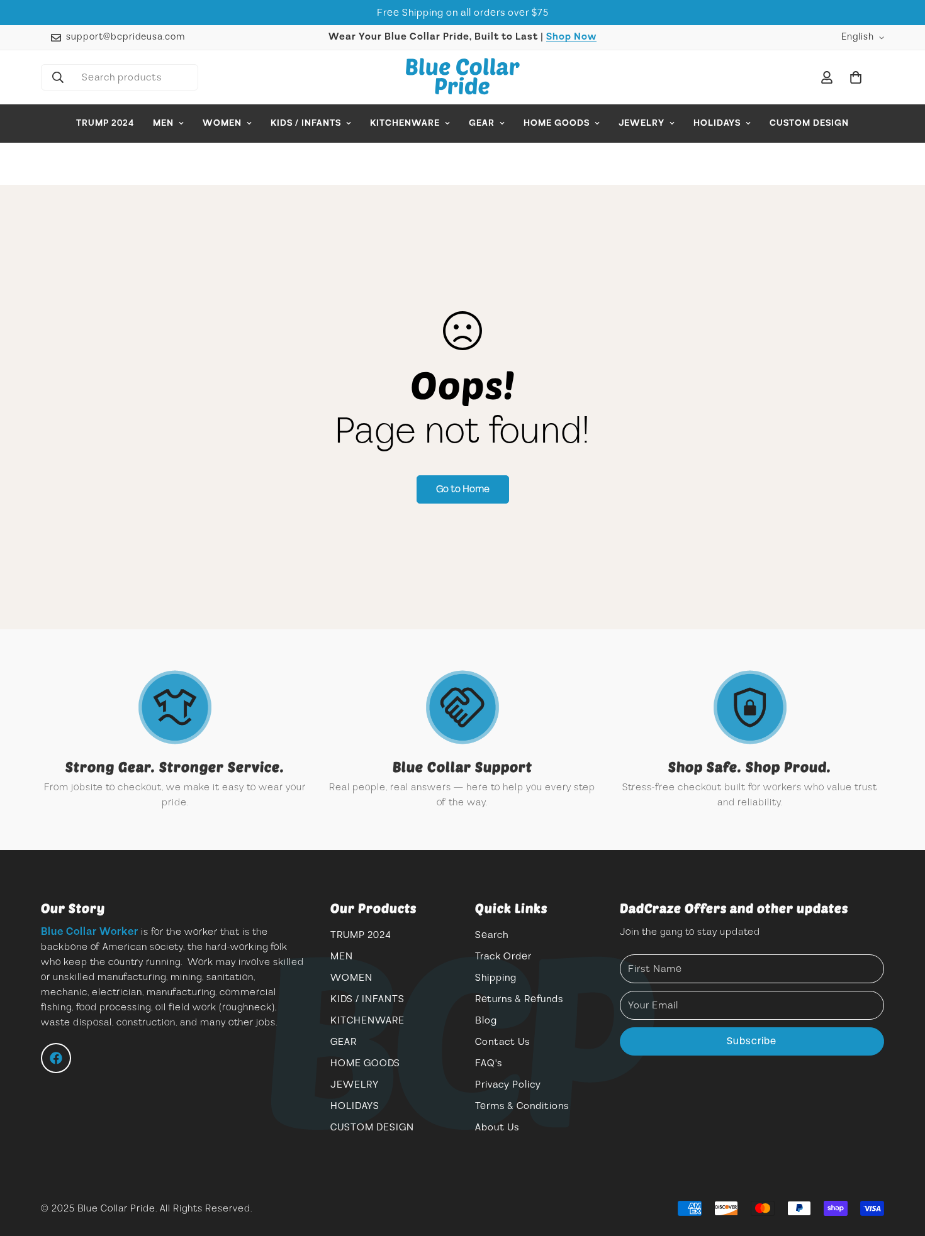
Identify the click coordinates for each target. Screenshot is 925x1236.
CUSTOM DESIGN (809, 123)
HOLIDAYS (717, 123)
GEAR (482, 123)
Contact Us (502, 1042)
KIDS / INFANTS (306, 123)
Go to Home (463, 489)
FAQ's (488, 1063)
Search (491, 935)
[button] (855, 77)
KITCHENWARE (405, 123)
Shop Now (571, 36)
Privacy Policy (508, 1084)
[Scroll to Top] (900, 1167)
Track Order (503, 956)
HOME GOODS (557, 123)
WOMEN (222, 123)
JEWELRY (641, 123)
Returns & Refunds (519, 999)
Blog (486, 1020)
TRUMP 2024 (105, 123)
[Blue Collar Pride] (463, 77)
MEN (163, 123)
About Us (497, 1127)
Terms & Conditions (522, 1106)
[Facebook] (56, 1058)
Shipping (496, 978)
